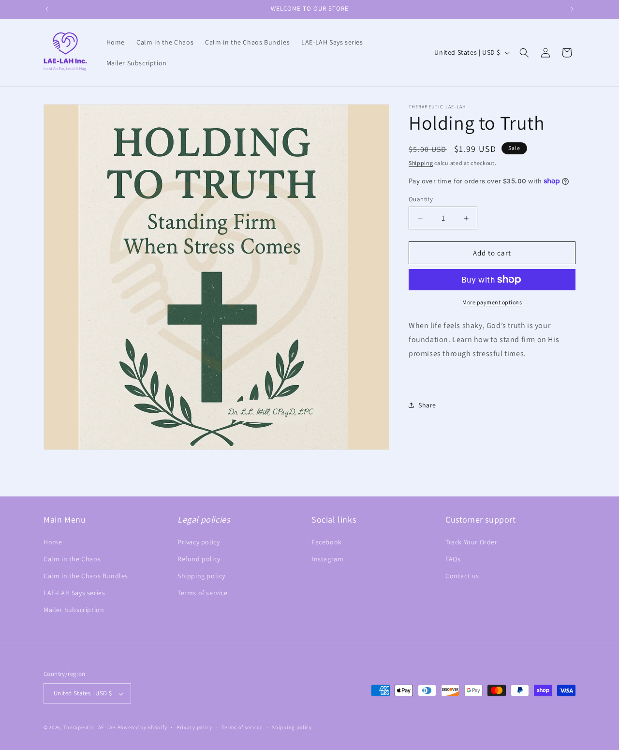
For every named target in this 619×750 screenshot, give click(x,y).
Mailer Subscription (74, 609)
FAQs (452, 559)
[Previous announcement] (47, 9)
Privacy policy (198, 541)
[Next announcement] (572, 9)
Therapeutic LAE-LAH (90, 727)
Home (53, 541)
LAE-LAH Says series (74, 592)
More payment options (492, 302)
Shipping (421, 162)
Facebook (326, 541)
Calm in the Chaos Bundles (86, 575)
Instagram (327, 559)
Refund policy (199, 559)
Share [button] (427, 405)
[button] (524, 52)
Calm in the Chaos (72, 559)
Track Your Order (471, 541)
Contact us (462, 575)
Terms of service (202, 592)
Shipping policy (201, 575)
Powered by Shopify (142, 727)
